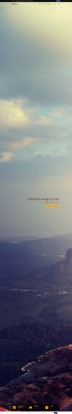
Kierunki (36, 406)
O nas (51, 406)
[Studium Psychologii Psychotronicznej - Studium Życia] (15, 4)
